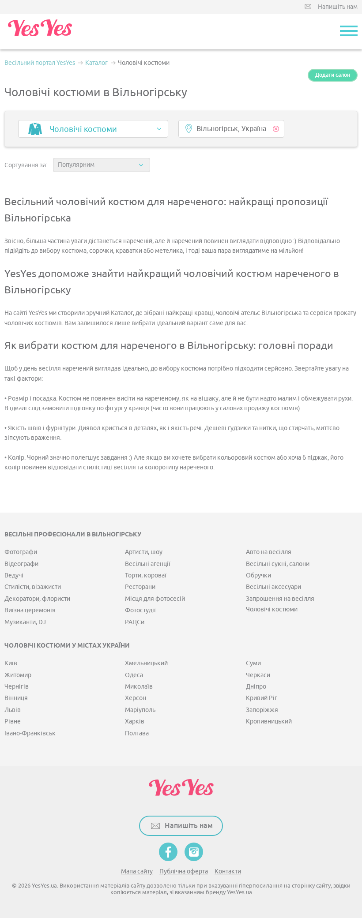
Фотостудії (140, 610)
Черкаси (258, 675)
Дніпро (256, 686)
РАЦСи (134, 622)
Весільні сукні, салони (277, 564)
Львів (12, 710)
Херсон (135, 698)
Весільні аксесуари (273, 587)
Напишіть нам (338, 7)
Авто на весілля (268, 552)
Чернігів (16, 686)
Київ (10, 663)
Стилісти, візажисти (32, 587)
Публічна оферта (183, 871)
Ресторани (140, 587)
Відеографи (21, 564)
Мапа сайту (137, 871)
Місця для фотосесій (155, 599)
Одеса (134, 675)
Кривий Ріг (261, 698)
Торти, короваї (145, 575)
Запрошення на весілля (280, 599)
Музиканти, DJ (25, 622)
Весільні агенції (147, 564)
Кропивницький (269, 721)
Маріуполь (140, 710)
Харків (134, 721)
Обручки (258, 575)
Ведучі (13, 575)
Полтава (137, 733)
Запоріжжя (262, 710)
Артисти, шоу (143, 552)
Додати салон (332, 75)
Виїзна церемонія (30, 610)
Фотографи (20, 552)
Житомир (17, 675)
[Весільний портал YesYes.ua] (39, 31)
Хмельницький (146, 663)
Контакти (228, 871)
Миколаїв (139, 686)
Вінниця (16, 698)
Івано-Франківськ (30, 733)
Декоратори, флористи (37, 599)
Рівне (12, 721)
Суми (253, 663)
